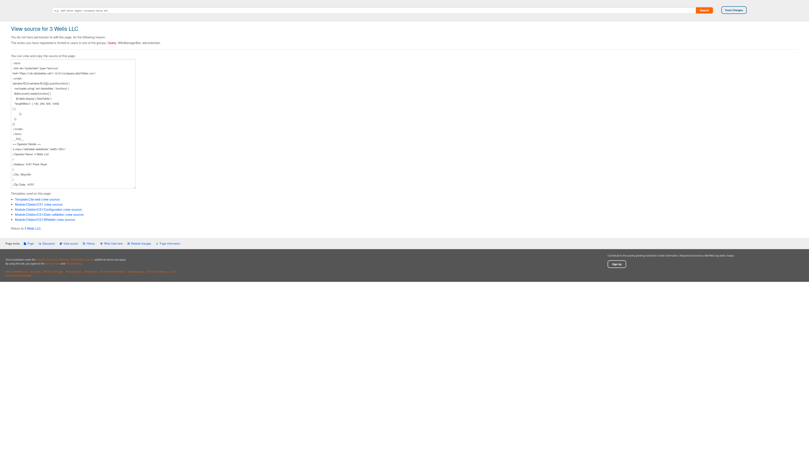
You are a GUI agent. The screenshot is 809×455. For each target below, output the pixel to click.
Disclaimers (91, 271)
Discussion (48, 243)
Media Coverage (53, 271)
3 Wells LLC (32, 228)
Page (30, 243)
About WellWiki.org (16, 271)
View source (70, 243)
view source (50, 199)
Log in (173, 271)
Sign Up (616, 264)
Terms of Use (52, 263)
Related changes (141, 243)
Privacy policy (73, 271)
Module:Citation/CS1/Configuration (38, 209)
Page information (170, 243)
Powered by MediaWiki (18, 275)
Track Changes (734, 10)
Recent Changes (157, 271)
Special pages (136, 271)
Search (704, 10)
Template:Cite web (27, 199)
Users (112, 42)
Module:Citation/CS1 (29, 204)
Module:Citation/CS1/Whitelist (35, 219)
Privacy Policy (74, 263)
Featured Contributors (112, 271)
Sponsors (35, 271)
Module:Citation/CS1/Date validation (39, 214)
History (91, 243)
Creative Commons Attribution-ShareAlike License (65, 259)
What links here (113, 243)
